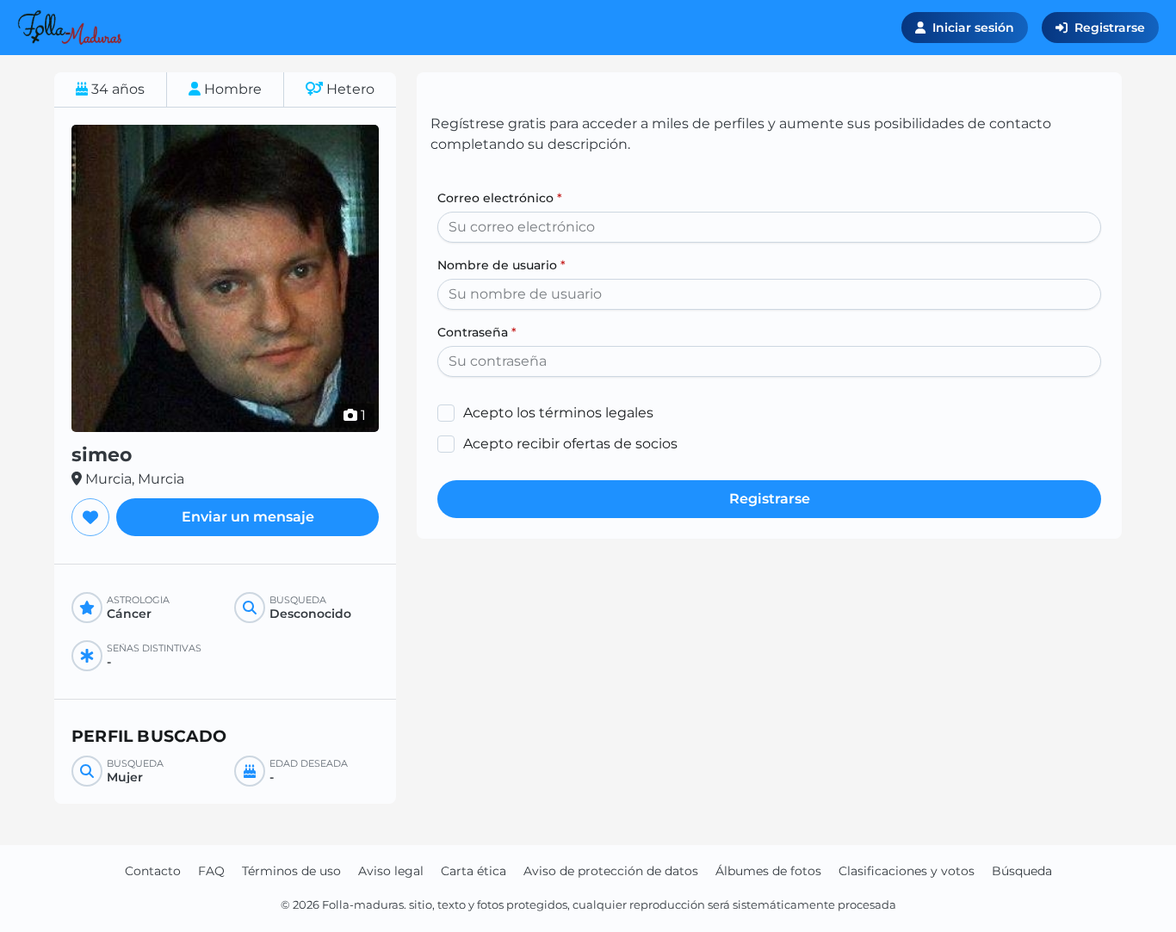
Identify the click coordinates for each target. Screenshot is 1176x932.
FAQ (211, 871)
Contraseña (477, 332)
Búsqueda (1022, 871)
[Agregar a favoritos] (90, 517)
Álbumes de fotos (768, 871)
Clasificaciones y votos (907, 871)
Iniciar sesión (973, 27)
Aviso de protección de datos (610, 871)
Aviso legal (391, 871)
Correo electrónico (499, 198)
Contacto (153, 871)
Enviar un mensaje (248, 517)
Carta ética (473, 871)
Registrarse (1109, 27)
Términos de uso (291, 871)
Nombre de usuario (501, 265)
